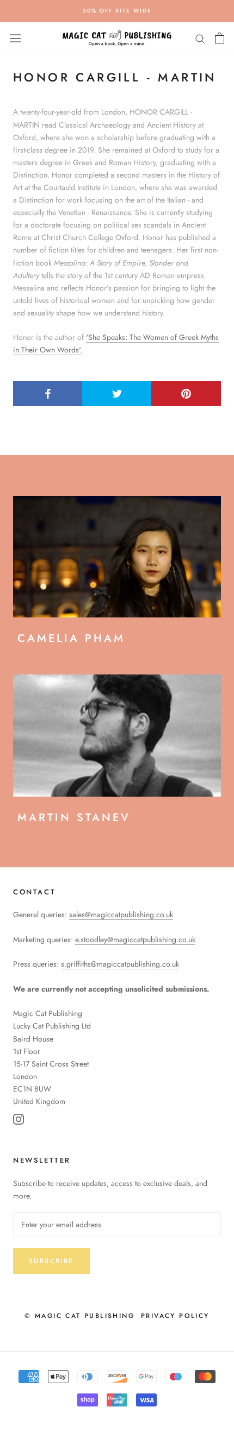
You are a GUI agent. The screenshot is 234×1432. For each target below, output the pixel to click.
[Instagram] (18, 1121)
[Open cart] (219, 38)
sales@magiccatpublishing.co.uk (121, 914)
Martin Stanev (74, 817)
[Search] (200, 38)
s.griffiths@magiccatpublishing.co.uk (120, 963)
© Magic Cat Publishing (79, 1316)
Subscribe (51, 1261)
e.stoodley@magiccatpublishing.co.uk (135, 939)
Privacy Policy (175, 1316)
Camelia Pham (71, 638)
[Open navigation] (15, 38)
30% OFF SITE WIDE (117, 11)
